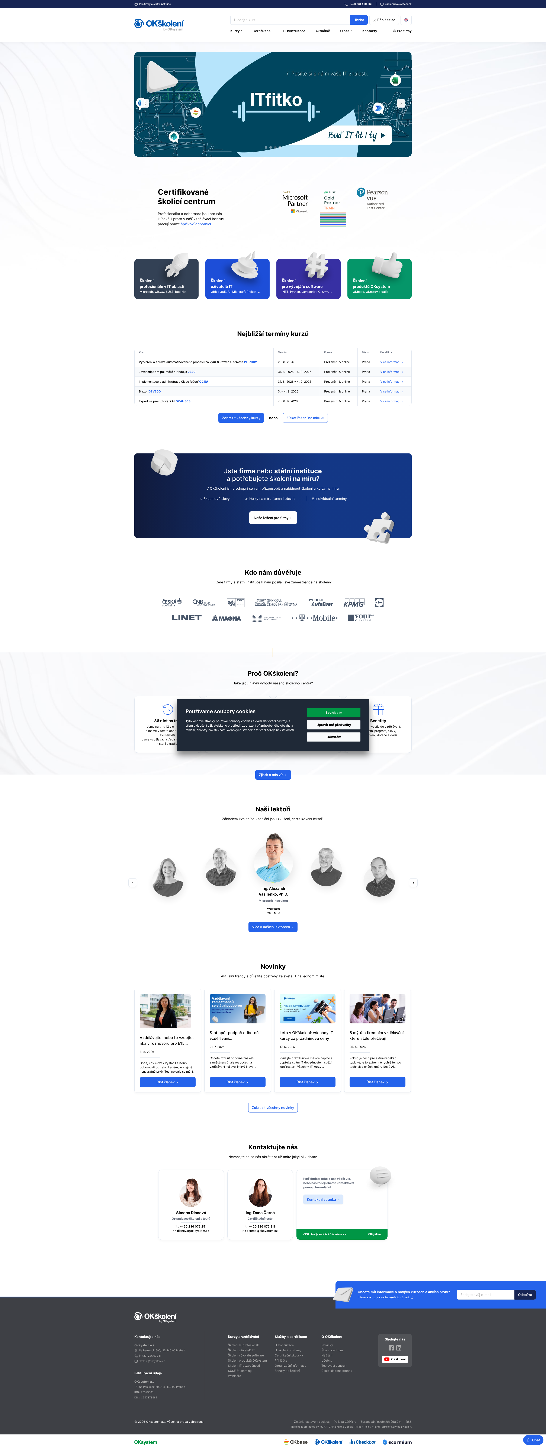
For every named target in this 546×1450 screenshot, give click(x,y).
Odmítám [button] (334, 737)
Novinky (327, 1345)
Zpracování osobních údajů (379, 1421)
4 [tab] (280, 147)
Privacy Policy (362, 1426)
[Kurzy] (243, 30)
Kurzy (235, 31)
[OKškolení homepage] (155, 1317)
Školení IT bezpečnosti (244, 1365)
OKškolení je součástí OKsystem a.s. (325, 1234)
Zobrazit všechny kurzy (241, 418)
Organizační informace (290, 1365)
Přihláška (281, 1360)
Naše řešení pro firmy (271, 518)
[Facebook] (391, 1347)
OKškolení (159, 25)
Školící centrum (332, 1350)
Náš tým (327, 1355)
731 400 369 (361, 4)
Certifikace (261, 31)
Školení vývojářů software (246, 1355)
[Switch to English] (406, 20)
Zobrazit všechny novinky (273, 1107)
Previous (145, 103)
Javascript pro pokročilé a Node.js (163, 372)
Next (401, 103)
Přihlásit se (385, 20)
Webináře (234, 1376)
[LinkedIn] (398, 1347)
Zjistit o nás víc (271, 775)
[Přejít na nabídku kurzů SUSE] (333, 207)
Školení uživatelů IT (241, 1350)
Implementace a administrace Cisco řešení (168, 381)
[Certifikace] (273, 30)
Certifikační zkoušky (289, 1355)
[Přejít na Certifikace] (372, 207)
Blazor (143, 391)
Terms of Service (390, 1426)
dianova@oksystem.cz (193, 1230)
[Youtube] (395, 1359)
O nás (345, 31)
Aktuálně (322, 31)
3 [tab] (275, 147)
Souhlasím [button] (333, 713)
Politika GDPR (343, 1421)
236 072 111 (155, 1355)
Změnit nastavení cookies (312, 1421)
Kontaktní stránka (322, 1199)
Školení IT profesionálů (244, 1345)
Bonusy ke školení (287, 1370)
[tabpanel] (303, 104)
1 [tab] (266, 147)
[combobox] (299, 20)
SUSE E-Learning (240, 1370)
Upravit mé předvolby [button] (334, 725)
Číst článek (166, 1082)
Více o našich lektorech (271, 927)
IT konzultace (294, 31)
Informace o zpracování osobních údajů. (384, 1297)
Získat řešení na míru (303, 418)
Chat (536, 1440)
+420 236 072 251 (193, 1226)
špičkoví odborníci (196, 224)
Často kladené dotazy (336, 1370)
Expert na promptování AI (157, 401)
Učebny (326, 1360)
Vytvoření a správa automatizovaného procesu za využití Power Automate (191, 362)
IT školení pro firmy (288, 1350)
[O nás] (352, 30)
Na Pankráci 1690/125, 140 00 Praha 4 (162, 1350)
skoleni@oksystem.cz (398, 4)
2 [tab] (270, 147)
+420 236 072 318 (262, 1226)
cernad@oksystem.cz (262, 1230)
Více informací (390, 362)
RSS (409, 1421)
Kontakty (369, 31)
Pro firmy (155, 4)
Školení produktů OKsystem (247, 1360)
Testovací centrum (334, 1365)
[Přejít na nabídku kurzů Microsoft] (295, 207)
